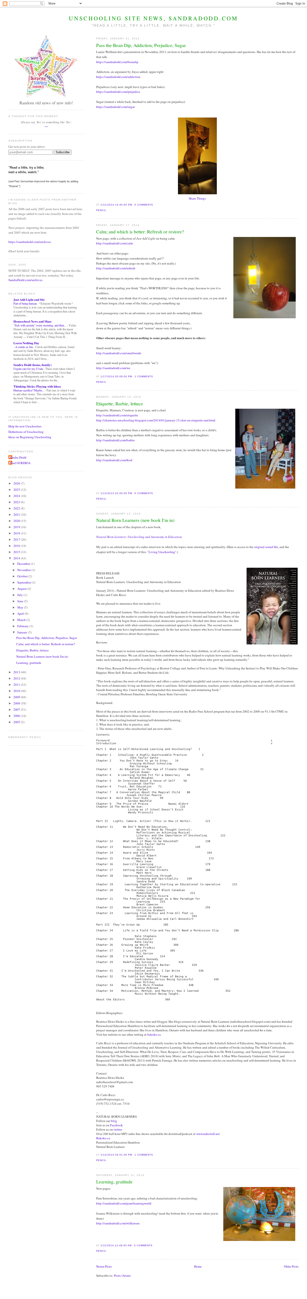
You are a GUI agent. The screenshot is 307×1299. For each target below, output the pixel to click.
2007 (17, 709)
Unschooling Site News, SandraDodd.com (153, 18)
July (20, 595)
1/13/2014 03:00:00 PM (116, 493)
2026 (17, 483)
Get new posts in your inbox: (27, 146)
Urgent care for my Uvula (28, 369)
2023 (17, 502)
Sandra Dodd (18, 457)
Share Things (197, 198)
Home (198, 1266)
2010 (17, 691)
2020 (17, 521)
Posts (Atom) (122, 1275)
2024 (17, 496)
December (24, 563)
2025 (17, 489)
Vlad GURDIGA (20, 463)
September (24, 582)
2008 (17, 703)
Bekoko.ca (103, 1138)
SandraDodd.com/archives (25, 280)
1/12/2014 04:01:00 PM (116, 1154)
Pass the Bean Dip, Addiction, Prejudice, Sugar (141, 45)
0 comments (144, 204)
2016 (17, 545)
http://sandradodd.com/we (113, 368)
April (21, 613)
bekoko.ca (154, 1034)
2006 (17, 716)
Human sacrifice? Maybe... (29, 390)
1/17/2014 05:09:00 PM (116, 376)
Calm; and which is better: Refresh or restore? (140, 231)
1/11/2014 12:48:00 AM (116, 1245)
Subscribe (63, 152)
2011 (17, 684)
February (23, 626)
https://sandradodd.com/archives (29, 242)
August (22, 588)
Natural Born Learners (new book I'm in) (135, 520)
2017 (17, 539)
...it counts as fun (23, 347)
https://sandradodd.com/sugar (115, 107)
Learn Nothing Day (26, 343)
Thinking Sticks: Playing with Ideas (37, 386)
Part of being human (25, 303)
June (20, 601)
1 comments (144, 376)
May (20, 607)
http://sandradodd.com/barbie (115, 440)
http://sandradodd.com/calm (114, 243)
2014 (17, 558)
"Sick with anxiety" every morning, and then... (40, 325)
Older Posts (291, 1266)
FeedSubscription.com (31, 157)
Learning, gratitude (114, 1181)
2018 (17, 533)
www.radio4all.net (208, 1134)
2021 (17, 514)
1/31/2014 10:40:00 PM (116, 204)
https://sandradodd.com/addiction (118, 77)
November (24, 570)
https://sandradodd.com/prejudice (118, 91)
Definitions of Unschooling (26, 432)
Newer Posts (104, 1266)
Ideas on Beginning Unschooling (29, 437)
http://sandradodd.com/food (114, 460)
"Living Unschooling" (162, 552)
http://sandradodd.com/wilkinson (118, 1223)
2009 (17, 697)
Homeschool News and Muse (32, 321)
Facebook (116, 1125)
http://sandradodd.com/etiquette (117, 415)
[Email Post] (154, 204)
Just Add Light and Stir (29, 299)
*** (46, 127)
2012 (17, 678)
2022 (17, 508)
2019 (17, 527)
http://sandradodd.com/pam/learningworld (123, 1203)
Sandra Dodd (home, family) (32, 364)
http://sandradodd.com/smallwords (118, 353)
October (22, 576)
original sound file (266, 547)
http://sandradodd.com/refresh (115, 268)
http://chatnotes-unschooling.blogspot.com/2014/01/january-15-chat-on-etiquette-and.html (155, 420)
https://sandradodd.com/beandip (117, 62)
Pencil (101, 210)
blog (114, 1121)
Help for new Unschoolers (24, 426)
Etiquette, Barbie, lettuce (119, 403)
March (21, 620)
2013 (17, 672)
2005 (17, 722)
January (22, 632)
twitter (118, 1129)
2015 (17, 552)
